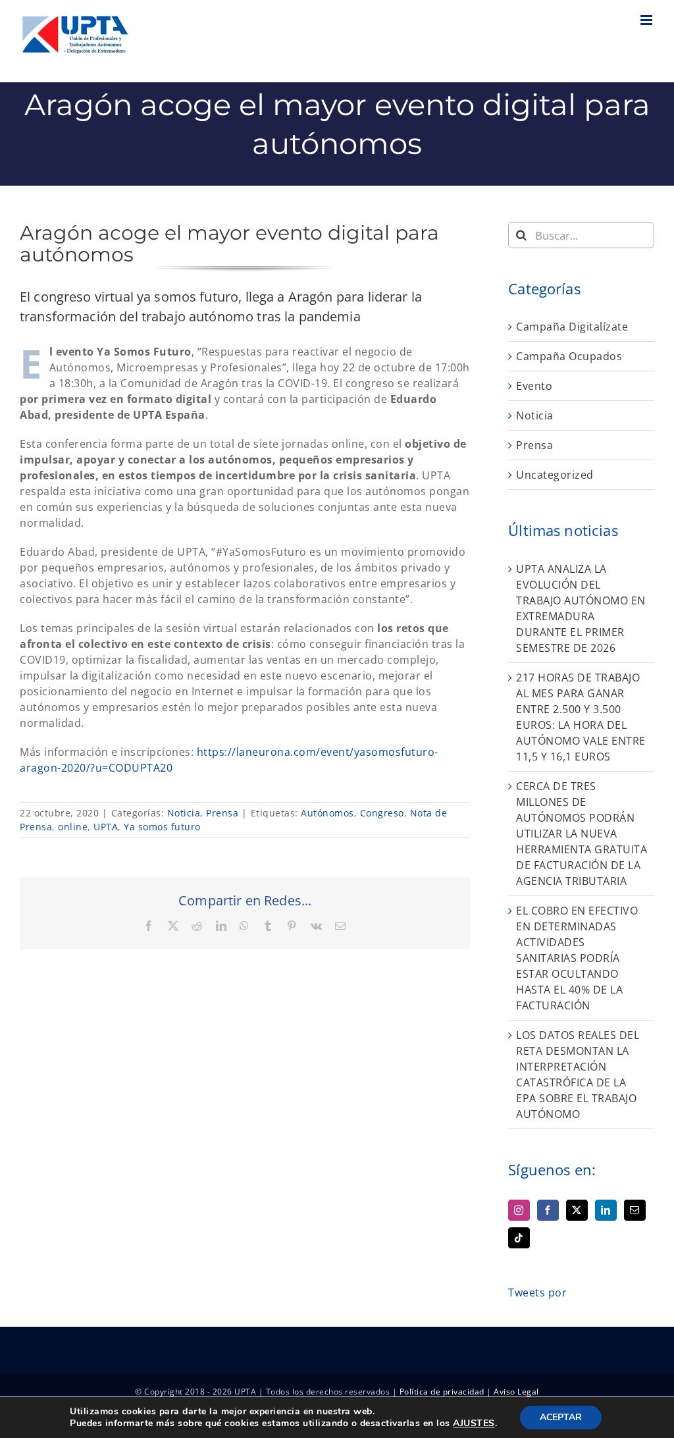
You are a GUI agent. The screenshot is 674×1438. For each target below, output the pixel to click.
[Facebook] (548, 1210)
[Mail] (635, 1210)
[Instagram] (519, 1210)
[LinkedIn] (606, 1210)
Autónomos (327, 813)
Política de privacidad (442, 1391)
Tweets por (537, 1292)
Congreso (382, 813)
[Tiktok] (519, 1237)
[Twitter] (577, 1210)
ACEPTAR (561, 1417)
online (73, 826)
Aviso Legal (516, 1391)
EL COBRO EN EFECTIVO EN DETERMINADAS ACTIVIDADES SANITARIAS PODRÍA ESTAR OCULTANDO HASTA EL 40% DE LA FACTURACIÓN (577, 958)
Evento (534, 386)
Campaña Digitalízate (572, 326)
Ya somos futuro (162, 826)
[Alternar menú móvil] (647, 20)
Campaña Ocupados (569, 356)
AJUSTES (474, 1423)
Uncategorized (555, 474)
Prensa (222, 813)
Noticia (184, 813)
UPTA (105, 826)
